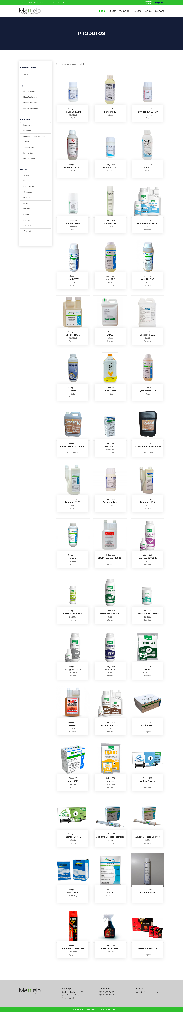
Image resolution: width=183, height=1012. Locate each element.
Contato (159, 11)
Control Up (27, 192)
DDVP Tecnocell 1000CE (110, 558)
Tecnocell (27, 231)
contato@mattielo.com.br (59, 2)
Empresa (111, 11)
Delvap (72, 725)
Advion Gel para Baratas (147, 837)
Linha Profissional (30, 97)
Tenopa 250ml (110, 167)
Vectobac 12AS (147, 335)
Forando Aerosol (147, 892)
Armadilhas (27, 142)
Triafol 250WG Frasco (147, 614)
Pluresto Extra (73, 223)
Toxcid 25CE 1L (110, 669)
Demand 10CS (147, 502)
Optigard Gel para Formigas (110, 837)
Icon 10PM (73, 781)
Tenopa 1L (147, 167)
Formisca (147, 669)
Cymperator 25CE (147, 391)
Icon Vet (110, 892)
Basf (25, 181)
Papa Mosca (110, 391)
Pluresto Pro (110, 223)
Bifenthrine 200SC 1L (147, 223)
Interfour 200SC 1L (147, 558)
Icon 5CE (110, 279)
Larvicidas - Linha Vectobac (34, 136)
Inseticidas (27, 125)
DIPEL (110, 335)
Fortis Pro (110, 446)
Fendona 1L (110, 112)
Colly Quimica (28, 186)
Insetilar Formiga (147, 781)
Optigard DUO (72, 335)
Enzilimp (26, 203)
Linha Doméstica (30, 103)
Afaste (72, 391)
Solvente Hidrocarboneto (73, 446)
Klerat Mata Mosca (147, 948)
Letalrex (110, 781)
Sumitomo (27, 220)
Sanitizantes (28, 147)
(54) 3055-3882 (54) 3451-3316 (32, 2)
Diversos (26, 197)
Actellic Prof (147, 279)
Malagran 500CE (72, 669)
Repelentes (28, 153)
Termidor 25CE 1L (73, 167)
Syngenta (27, 225)
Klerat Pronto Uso (110, 948)
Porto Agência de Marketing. (107, 1009)
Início (102, 11)
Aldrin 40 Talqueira (73, 614)
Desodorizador (29, 158)
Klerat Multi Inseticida (73, 948)
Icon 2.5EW (73, 279)
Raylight (26, 214)
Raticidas (27, 131)
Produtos (124, 11)
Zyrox (73, 558)
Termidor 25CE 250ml (147, 112)
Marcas (137, 11)
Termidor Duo (110, 502)
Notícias (148, 11)
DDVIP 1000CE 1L (110, 725)
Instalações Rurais (30, 108)
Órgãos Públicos (29, 91)
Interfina (26, 209)
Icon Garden (72, 892)
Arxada (26, 175)
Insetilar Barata (73, 837)
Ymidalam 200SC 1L (110, 614)
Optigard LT (147, 725)
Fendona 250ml (73, 112)
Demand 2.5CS (72, 502)
